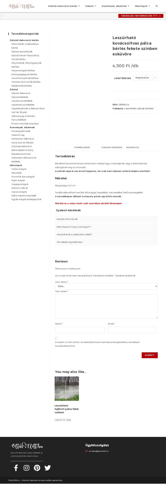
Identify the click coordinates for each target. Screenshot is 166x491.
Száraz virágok (19, 192)
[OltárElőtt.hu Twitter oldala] (47, 469)
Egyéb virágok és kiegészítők (26, 199)
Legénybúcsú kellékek (23, 104)
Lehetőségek (122, 78)
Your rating (61, 282)
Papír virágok (18, 180)
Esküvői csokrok (20, 188)
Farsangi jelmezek (21, 131)
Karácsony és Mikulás (22, 142)
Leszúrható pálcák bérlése (138, 108)
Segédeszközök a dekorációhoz (28, 108)
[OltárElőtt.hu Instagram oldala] (26, 469)
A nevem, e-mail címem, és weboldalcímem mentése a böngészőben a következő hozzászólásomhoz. (97, 344)
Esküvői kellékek (20, 97)
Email (111, 323)
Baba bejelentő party (22, 150)
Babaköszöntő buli (21, 154)
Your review (61, 291)
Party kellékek (19, 119)
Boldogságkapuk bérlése (24, 74)
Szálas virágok (19, 169)
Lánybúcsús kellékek (22, 100)
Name (59, 323)
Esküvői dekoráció (21, 93)
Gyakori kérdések (112, 147)
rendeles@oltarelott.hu (99, 451)
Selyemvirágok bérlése (23, 70)
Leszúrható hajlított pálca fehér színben (67, 409)
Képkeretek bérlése (22, 85)
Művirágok (16, 165)
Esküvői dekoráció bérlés (24, 40)
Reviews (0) (132, 147)
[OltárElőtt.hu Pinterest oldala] (37, 469)
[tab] (82, 147)
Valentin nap (18, 135)
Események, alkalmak (22, 127)
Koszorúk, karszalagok (23, 176)
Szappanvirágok (20, 184)
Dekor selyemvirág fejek (24, 195)
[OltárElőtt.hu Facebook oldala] (16, 469)
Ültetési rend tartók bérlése (26, 82)
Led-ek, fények (19, 112)
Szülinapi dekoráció (22, 146)
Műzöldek (17, 173)
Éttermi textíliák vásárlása (25, 123)
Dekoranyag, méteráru (23, 116)
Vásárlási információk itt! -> (140, 16)
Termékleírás (82, 147)
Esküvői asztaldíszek (22, 51)
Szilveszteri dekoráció (23, 138)
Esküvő (14, 89)
